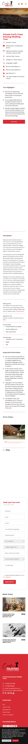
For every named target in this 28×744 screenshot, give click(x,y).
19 (16, 442)
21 (19, 442)
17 (13, 442)
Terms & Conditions (8, 715)
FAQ (4, 704)
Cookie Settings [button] (6, 740)
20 (18, 442)
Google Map (20, 311)
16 (11, 442)
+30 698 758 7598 (10, 683)
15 (9, 442)
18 (14, 442)
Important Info (7, 709)
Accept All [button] (15, 740)
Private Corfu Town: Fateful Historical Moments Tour (9, 615)
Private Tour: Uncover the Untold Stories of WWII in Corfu (9, 641)
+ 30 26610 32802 (9, 686)
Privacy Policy (6, 712)
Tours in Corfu (6, 707)
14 (8, 442)
